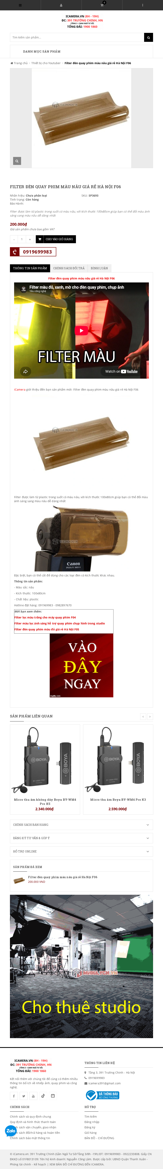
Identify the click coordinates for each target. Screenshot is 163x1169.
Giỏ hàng (90, 1133)
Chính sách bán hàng (30, 825)
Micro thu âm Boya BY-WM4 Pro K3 (118, 800)
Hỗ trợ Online (25, 851)
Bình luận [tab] (99, 268)
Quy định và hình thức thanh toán (33, 1122)
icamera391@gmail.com (104, 1083)
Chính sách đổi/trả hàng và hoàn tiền (35, 1133)
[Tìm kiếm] (148, 37)
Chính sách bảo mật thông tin (30, 1138)
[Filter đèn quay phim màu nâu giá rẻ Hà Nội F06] (81, 881)
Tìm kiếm (90, 1116)
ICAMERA (97, 1164)
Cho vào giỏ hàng (59, 239)
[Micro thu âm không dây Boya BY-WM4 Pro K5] (45, 759)
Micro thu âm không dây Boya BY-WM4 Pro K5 (45, 801)
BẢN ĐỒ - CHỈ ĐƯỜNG (99, 1138)
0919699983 (37, 251)
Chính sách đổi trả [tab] (68, 268)
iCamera (19, 389)
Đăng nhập (91, 1122)
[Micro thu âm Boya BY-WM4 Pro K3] (118, 759)
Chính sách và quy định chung (30, 1116)
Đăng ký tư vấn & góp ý (31, 838)
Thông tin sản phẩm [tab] (30, 268)
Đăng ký (89, 1127)
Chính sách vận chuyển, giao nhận (33, 1127)
